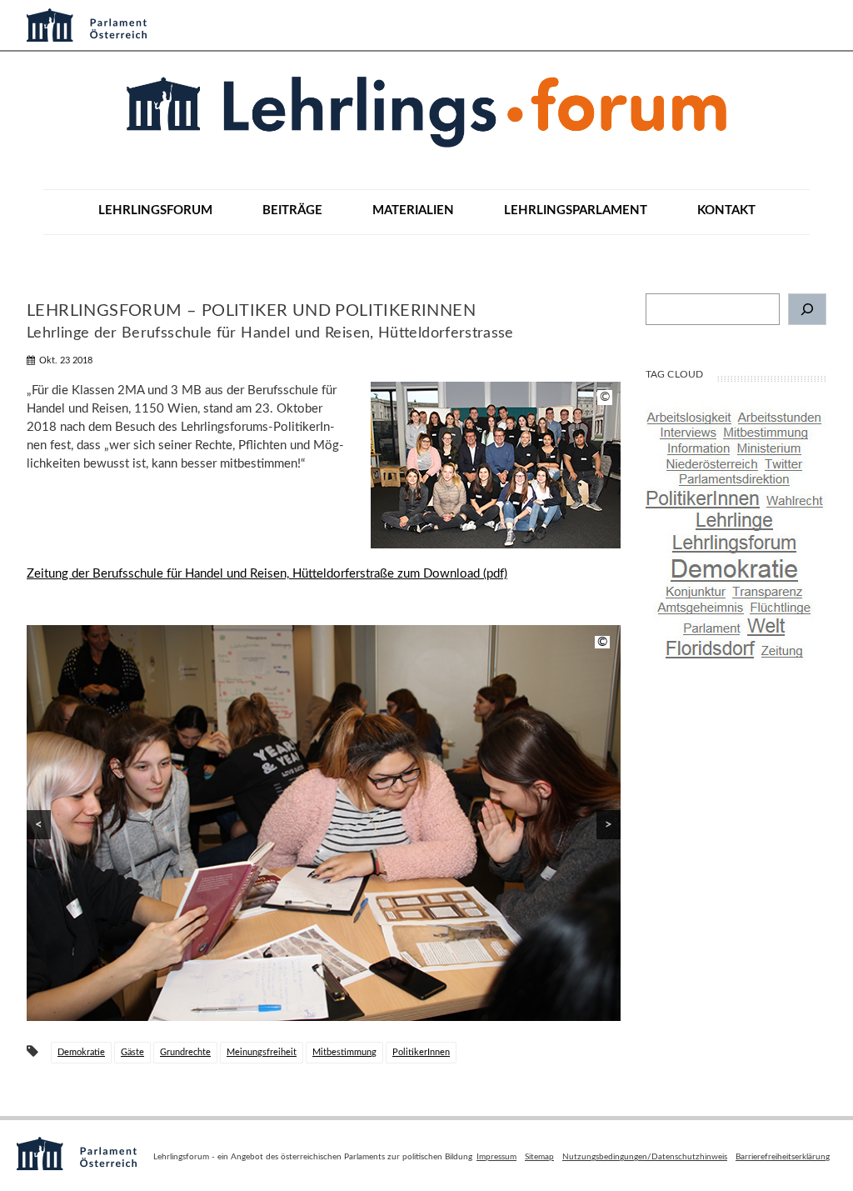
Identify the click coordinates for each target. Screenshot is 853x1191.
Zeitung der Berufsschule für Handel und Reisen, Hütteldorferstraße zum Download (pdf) (267, 574)
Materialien (413, 210)
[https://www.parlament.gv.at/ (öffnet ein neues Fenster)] (426, 21)
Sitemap (539, 1157)
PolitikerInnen (421, 1052)
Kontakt (726, 210)
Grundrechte (185, 1052)
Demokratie (81, 1052)
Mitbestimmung (344, 1052)
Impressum (496, 1157)
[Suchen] (807, 309)
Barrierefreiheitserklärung (783, 1157)
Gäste (132, 1052)
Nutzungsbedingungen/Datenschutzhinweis (644, 1157)
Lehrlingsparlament (575, 210)
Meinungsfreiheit (262, 1052)
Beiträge (292, 210)
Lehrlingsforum (155, 210)
